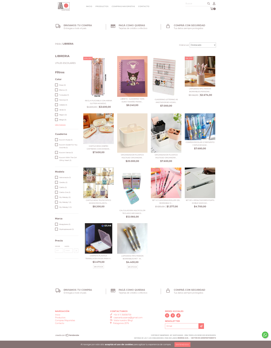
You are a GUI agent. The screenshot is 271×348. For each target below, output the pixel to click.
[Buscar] (208, 3)
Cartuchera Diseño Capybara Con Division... (98, 147)
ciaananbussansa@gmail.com (128, 317)
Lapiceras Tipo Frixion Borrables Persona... (200, 90)
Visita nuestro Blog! (123, 320)
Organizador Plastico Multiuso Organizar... (132, 156)
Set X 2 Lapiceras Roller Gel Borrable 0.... (166, 201)
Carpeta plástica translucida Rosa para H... (98, 257)
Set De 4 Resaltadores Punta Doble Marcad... (200, 201)
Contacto (143, 6)
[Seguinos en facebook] (173, 315)
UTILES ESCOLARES (65, 63)
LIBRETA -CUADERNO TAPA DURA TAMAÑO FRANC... (132, 100)
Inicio (89, 6)
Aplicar (76, 251)
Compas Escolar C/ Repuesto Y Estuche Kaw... (200, 143)
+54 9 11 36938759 (122, 314)
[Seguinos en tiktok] (178, 315)
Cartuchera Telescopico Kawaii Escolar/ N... (98, 201)
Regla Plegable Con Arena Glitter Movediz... (98, 101)
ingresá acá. (183, 338)
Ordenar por (184, 45)
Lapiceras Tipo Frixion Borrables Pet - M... (132, 257)
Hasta (67, 246)
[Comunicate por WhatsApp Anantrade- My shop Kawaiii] (265, 335)
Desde (57, 246)
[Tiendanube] (67, 336)
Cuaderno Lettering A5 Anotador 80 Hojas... (166, 100)
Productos (102, 6)
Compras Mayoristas (123, 6)
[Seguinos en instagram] (167, 315)
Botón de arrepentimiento (203, 338)
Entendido (182, 344)
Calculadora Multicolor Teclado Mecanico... (132, 211)
